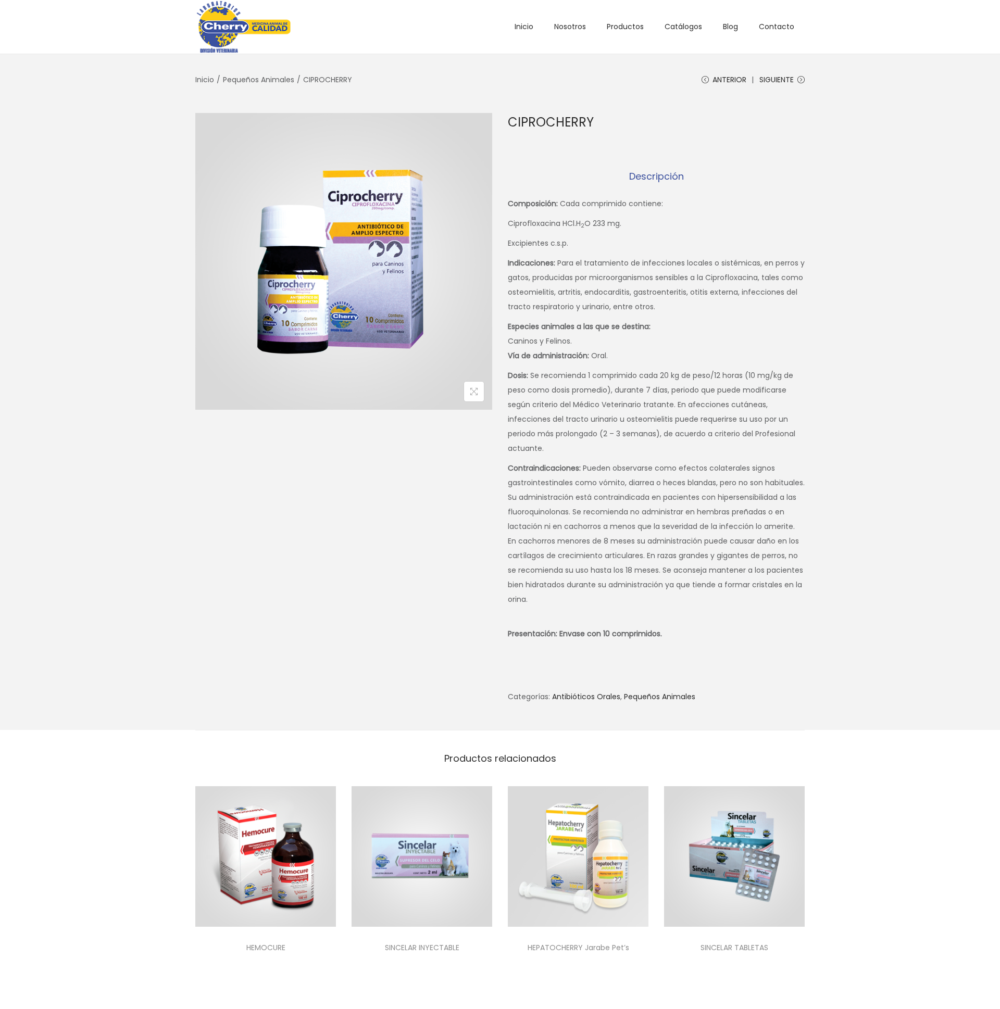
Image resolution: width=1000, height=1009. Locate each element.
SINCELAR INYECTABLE (422, 947)
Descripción (656, 176)
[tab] (656, 176)
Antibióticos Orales (586, 696)
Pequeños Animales (258, 79)
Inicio (204, 79)
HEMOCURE (265, 947)
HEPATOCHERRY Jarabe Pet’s (578, 947)
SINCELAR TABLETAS (734, 947)
